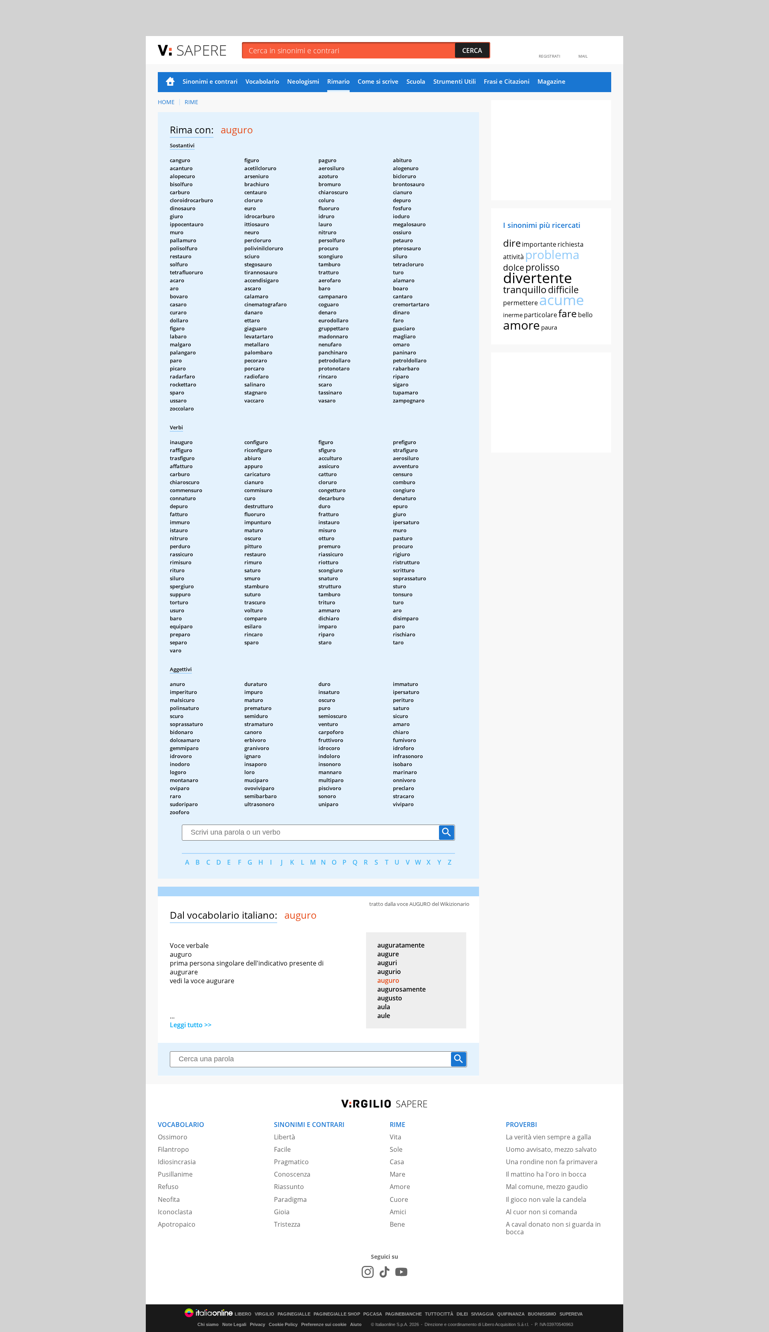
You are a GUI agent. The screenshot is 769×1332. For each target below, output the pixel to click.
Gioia (282, 1211)
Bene (397, 1224)
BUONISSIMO (542, 1314)
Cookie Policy (283, 1324)
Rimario (338, 81)
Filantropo (173, 1149)
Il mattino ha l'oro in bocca (546, 1174)
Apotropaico (176, 1224)
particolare (540, 314)
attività (513, 256)
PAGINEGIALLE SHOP (337, 1314)
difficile (563, 289)
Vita (395, 1137)
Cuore (399, 1199)
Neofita (169, 1199)
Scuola (416, 81)
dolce (513, 267)
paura (549, 327)
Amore (400, 1186)
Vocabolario (262, 81)
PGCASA (372, 1314)
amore (521, 325)
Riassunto (289, 1186)
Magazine (551, 81)
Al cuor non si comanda (541, 1211)
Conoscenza (292, 1174)
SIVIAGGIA (482, 1314)
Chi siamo (208, 1324)
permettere (520, 302)
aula (383, 1006)
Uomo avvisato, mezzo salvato (551, 1149)
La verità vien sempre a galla (548, 1137)
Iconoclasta (175, 1211)
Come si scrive (378, 81)
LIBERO (243, 1314)
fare (567, 313)
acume (561, 300)
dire (512, 242)
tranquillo (525, 289)
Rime (191, 102)
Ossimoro (172, 1137)
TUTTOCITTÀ (439, 1314)
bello (585, 314)
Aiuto (356, 1324)
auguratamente (401, 945)
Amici (398, 1211)
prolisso (542, 267)
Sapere (201, 50)
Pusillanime (175, 1174)
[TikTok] (384, 1272)
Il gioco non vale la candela (546, 1199)
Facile (282, 1149)
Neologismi (303, 81)
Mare (397, 1174)
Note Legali (234, 1324)
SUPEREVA (571, 1314)
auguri (387, 962)
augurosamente (401, 989)
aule (383, 1015)
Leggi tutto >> (190, 1024)
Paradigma (290, 1199)
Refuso (168, 1186)
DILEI (462, 1314)
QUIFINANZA (511, 1314)
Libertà (284, 1137)
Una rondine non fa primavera (552, 1161)
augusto (389, 998)
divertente (537, 278)
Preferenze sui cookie (323, 1324)
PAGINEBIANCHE (403, 1314)
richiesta (571, 244)
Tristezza (287, 1224)
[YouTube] (401, 1272)
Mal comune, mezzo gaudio (547, 1186)
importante (539, 244)
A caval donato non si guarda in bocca (553, 1228)
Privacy (257, 1324)
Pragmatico (291, 1161)
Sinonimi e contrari (210, 81)
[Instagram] (367, 1272)
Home (170, 82)
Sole (396, 1149)
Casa (397, 1161)
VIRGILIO (264, 1314)
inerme (513, 315)
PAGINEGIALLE (294, 1314)
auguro (388, 980)
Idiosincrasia (177, 1161)
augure (388, 954)
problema (552, 254)
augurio (389, 971)
